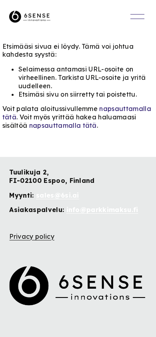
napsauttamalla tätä (63, 125)
